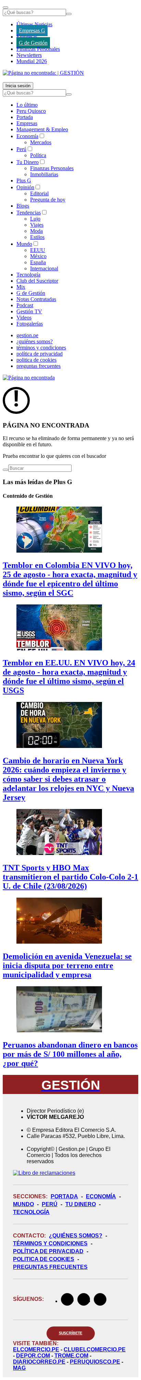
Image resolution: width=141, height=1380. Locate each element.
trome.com (71, 1356)
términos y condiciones (41, 347)
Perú (21, 149)
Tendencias (28, 212)
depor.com (33, 1356)
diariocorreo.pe (39, 1362)
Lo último (27, 105)
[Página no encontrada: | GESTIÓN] (43, 73)
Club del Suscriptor (37, 281)
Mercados (40, 142)
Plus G (23, 180)
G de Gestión (33, 43)
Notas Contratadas (36, 299)
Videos (23, 317)
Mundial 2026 (31, 61)
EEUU (37, 250)
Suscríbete (70, 1333)
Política (38, 155)
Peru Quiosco (31, 111)
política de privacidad (39, 354)
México (38, 256)
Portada (24, 117)
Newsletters (29, 55)
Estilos (37, 237)
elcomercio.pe (36, 1349)
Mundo (24, 244)
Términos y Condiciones (50, 1243)
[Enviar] (69, 14)
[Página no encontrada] (29, 377)
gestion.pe (27, 335)
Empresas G (32, 30)
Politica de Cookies (43, 1259)
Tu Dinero (27, 162)
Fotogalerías (29, 324)
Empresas (26, 37)
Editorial (39, 193)
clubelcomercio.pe (95, 1349)
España (38, 262)
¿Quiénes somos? (75, 1236)
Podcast (24, 305)
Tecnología (28, 275)
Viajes (36, 225)
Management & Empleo (42, 129)
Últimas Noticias (34, 24)
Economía (27, 136)
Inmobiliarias (44, 174)
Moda (36, 231)
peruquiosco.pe (95, 1362)
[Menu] (5, 7)
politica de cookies (36, 360)
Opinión (25, 187)
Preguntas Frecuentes (50, 1267)
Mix (20, 287)
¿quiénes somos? (34, 341)
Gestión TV (29, 311)
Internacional (44, 268)
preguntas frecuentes (38, 366)
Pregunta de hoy (47, 199)
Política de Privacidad (48, 1251)
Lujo (35, 219)
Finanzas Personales (38, 49)
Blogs (22, 206)
